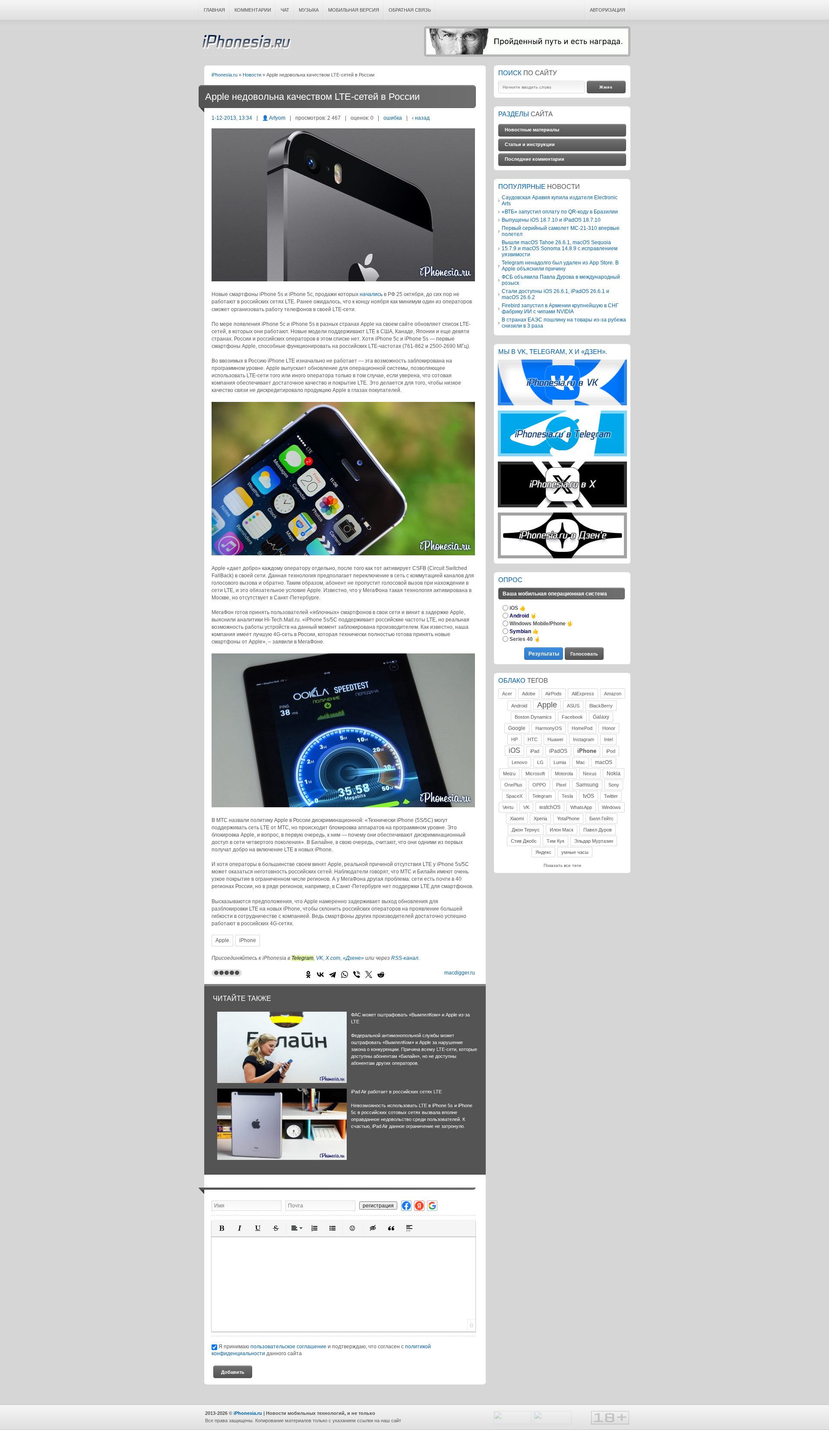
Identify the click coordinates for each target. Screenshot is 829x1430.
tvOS (588, 796)
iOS (514, 750)
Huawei (555, 739)
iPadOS (558, 751)
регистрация (378, 1205)
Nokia (613, 774)
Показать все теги (562, 865)
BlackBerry (601, 705)
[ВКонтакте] (320, 974)
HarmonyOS (548, 728)
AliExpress (583, 693)
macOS (603, 762)
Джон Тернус (526, 829)
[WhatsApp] (344, 974)
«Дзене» (353, 958)
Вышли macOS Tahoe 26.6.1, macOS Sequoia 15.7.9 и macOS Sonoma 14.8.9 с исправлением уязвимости (559, 248)
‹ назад (421, 118)
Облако (511, 680)
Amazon (612, 693)
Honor (608, 728)
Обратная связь (410, 10)
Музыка (309, 10)
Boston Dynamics (533, 717)
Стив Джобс (524, 841)
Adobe (528, 693)
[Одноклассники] (308, 974)
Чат (285, 10)
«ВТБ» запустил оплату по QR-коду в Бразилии (560, 211)
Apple (222, 940)
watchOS (549, 807)
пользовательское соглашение (288, 1346)
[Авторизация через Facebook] (406, 1205)
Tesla (567, 796)
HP (514, 739)
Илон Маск (561, 829)
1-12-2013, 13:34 (232, 118)
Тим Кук (555, 841)
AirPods (553, 693)
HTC (533, 739)
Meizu (509, 773)
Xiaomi (517, 818)
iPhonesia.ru (245, 44)
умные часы (575, 852)
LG (540, 762)
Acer (507, 693)
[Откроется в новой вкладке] (562, 403)
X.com (333, 958)
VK (319, 958)
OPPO (539, 784)
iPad (534, 751)
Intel (608, 739)
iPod (610, 751)
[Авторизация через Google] (432, 1205)
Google (516, 728)
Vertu (508, 807)
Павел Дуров (597, 829)
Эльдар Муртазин (593, 841)
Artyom (277, 118)
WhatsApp (581, 807)
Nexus (590, 773)
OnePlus (513, 784)
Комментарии (252, 10)
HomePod (582, 728)
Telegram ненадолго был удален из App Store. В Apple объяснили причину (560, 265)
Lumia (560, 762)
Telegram (542, 796)
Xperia (540, 818)
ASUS (573, 705)
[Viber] (356, 974)
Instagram (583, 739)
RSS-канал (404, 958)
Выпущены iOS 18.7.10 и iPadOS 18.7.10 (551, 220)
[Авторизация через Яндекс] (419, 1205)
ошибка (392, 118)
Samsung (587, 785)
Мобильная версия (353, 10)
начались (371, 294)
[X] (369, 974)
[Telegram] (332, 974)
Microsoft (535, 773)
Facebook (572, 717)
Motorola (564, 773)
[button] (221, 1228)
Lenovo (519, 762)
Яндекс (543, 852)
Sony (613, 784)
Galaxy (601, 717)
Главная (214, 10)
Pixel (561, 784)
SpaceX (514, 796)
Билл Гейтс (601, 818)
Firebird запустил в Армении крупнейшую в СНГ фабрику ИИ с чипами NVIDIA (560, 308)
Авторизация (607, 10)
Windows (611, 807)
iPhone (247, 940)
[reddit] (381, 974)
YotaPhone (568, 818)
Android (519, 705)
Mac (580, 762)
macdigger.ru (459, 973)
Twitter (611, 796)
